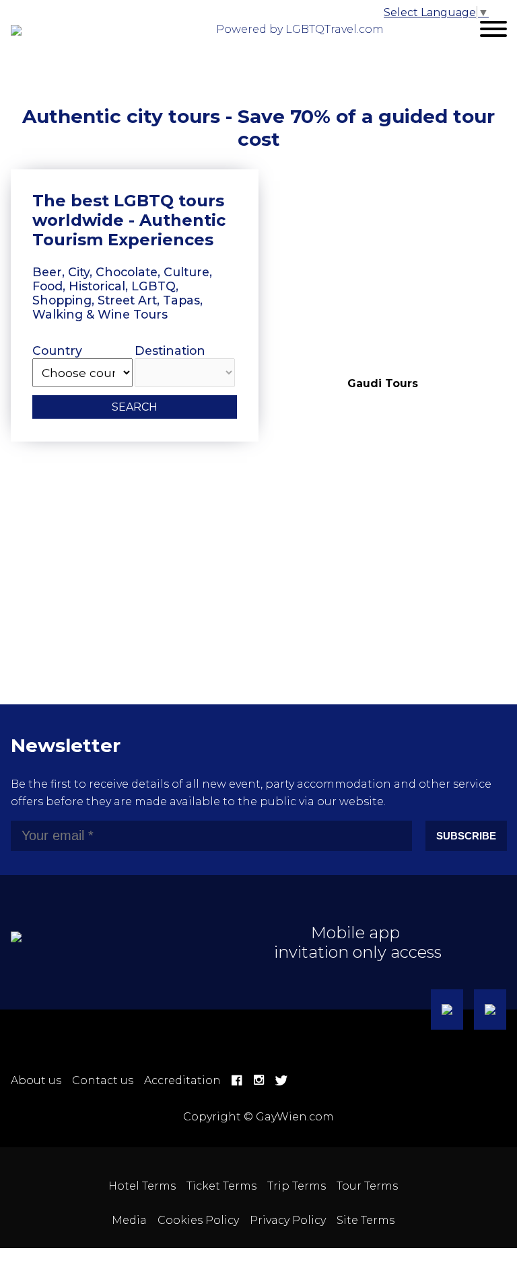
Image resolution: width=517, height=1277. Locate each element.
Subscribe (466, 835)
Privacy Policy (288, 1220)
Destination (170, 350)
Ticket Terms (221, 1186)
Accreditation (182, 1080)
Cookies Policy (198, 1220)
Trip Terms (296, 1186)
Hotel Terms (142, 1186)
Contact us (102, 1080)
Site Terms (365, 1220)
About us (36, 1080)
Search (135, 407)
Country (57, 350)
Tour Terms (367, 1186)
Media (129, 1220)
